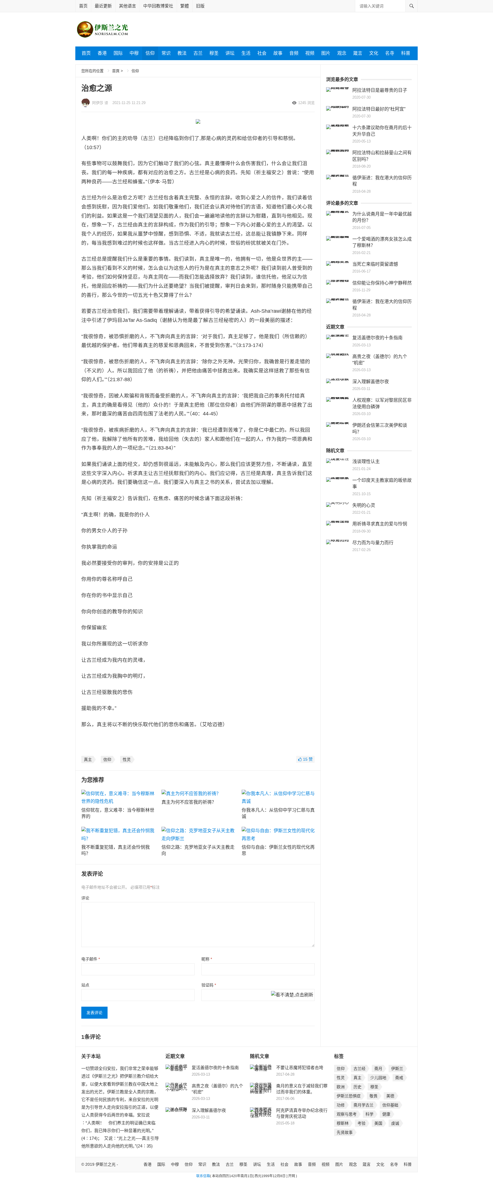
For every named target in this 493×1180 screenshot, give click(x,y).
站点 (85, 985)
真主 (88, 759)
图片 (325, 53)
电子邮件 (90, 959)
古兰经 (359, 1068)
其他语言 (127, 5)
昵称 (206, 959)
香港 (102, 53)
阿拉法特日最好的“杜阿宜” (378, 109)
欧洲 (341, 1086)
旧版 (200, 5)
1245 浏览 (306, 103)
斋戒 (399, 1077)
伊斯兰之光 (106, 1164)
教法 (182, 53)
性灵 (127, 759)
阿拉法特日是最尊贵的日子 (379, 90)
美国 (378, 1123)
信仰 (150, 53)
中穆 (134, 53)
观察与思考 (347, 1114)
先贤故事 (345, 1132)
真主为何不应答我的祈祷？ (188, 802)
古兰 (198, 53)
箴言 (357, 53)
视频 (309, 53)
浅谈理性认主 (366, 461)
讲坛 (230, 53)
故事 (277, 53)
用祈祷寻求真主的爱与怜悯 (379, 523)
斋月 (378, 1068)
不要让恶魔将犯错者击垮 (299, 1067)
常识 (166, 53)
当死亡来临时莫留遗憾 (375, 264)
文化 (373, 53)
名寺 (389, 53)
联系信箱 (203, 1176)
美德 (390, 1096)
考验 (361, 1123)
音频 (293, 53)
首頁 (116, 71)
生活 (245, 53)
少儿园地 (378, 1077)
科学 (369, 1114)
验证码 (208, 985)
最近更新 (103, 5)
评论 (85, 898)
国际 (118, 53)
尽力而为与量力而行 (372, 542)
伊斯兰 (397, 1068)
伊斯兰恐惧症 (349, 1096)
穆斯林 (343, 1123)
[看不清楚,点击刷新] (292, 995)
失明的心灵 (363, 505)
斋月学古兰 (363, 1105)
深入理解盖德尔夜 (370, 381)
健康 (386, 1114)
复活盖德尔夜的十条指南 (377, 337)
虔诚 (395, 1123)
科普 (405, 53)
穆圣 (214, 53)
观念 (341, 53)
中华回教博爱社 (158, 5)
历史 (357, 1086)
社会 (261, 53)
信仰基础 (390, 1105)
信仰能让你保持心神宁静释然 (382, 283)
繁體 (184, 5)
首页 (83, 5)
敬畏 (373, 1096)
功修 (341, 1105)
